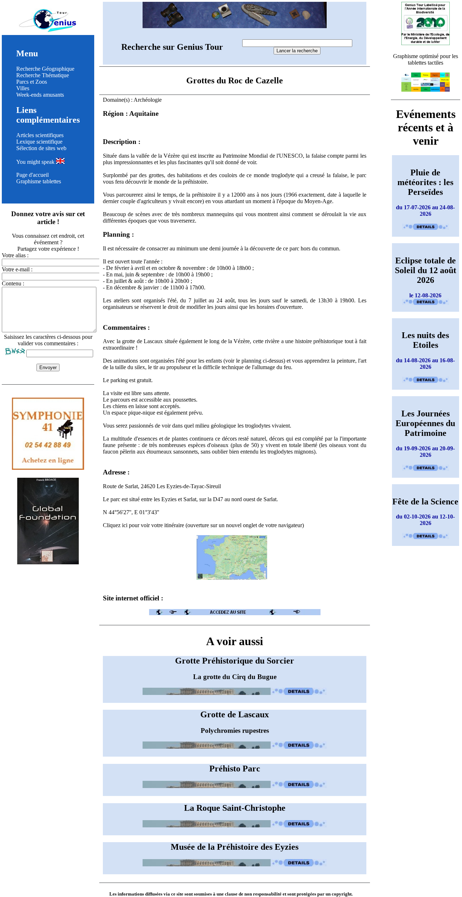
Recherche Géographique (45, 69)
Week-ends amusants (40, 95)
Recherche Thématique (42, 75)
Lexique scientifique (39, 142)
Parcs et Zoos (31, 82)
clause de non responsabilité (253, 894)
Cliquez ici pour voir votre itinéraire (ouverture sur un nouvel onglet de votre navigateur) (203, 525)
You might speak (36, 162)
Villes (22, 88)
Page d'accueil (32, 175)
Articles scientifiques (40, 135)
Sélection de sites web (41, 148)
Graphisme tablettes (38, 181)
